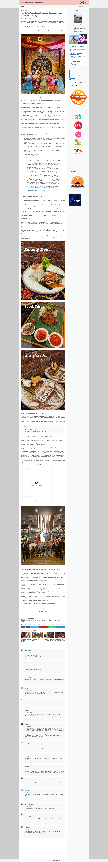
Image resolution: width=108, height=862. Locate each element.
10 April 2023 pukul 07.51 (29, 701)
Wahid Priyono (27, 754)
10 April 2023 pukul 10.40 (29, 726)
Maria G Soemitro (28, 650)
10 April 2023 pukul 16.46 (29, 816)
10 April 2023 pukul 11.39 (29, 756)
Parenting (75, 77)
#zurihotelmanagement (46, 189)
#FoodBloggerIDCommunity (32, 190)
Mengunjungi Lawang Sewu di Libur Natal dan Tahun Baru (35, 431)
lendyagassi (27, 766)
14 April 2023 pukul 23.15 (29, 829)
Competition (84, 70)
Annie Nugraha (27, 724)
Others (71, 77)
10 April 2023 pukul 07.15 (29, 690)
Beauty (76, 70)
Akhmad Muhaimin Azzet (29, 804)
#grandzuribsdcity (37, 189)
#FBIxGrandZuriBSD (55, 189)
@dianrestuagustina (30, 159)
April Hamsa (27, 710)
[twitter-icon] (86, 2)
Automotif (72, 70)
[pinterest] (43, 627)
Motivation (75, 75)
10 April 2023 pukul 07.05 (29, 677)
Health (71, 75)
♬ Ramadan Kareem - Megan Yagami (45, 190)
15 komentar (29, 18)
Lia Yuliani (26, 688)
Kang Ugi (26, 675)
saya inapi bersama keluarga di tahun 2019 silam (38, 115)
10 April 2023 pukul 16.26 (29, 806)
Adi (25, 700)
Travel (74, 79)
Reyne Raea (27, 663)
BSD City (32, 452)
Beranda (22, 6)
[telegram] (60, 627)
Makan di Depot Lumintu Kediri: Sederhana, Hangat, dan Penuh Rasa (37, 428)
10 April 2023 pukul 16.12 (29, 792)
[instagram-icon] (83, 2)
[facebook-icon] (80, 2)
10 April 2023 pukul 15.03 (29, 780)
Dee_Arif (26, 814)
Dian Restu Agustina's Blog (32, 2)
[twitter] (34, 627)
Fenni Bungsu (27, 743)
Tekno (83, 77)
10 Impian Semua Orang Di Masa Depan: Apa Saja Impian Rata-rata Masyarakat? (77, 46)
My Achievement (81, 75)
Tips (70, 79)
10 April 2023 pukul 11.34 (29, 744)
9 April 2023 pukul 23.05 (29, 652)
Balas (25, 658)
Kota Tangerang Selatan (39, 112)
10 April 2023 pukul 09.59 (29, 712)
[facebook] (25, 627)
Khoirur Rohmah (27, 827)
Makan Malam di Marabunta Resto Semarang (33, 429)
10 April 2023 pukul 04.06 (29, 664)
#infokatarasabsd (30, 189)
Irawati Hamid (27, 790)
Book (79, 70)
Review (79, 77)
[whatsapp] (52, 627)
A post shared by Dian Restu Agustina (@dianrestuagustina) (36, 500)
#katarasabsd (51, 187)
